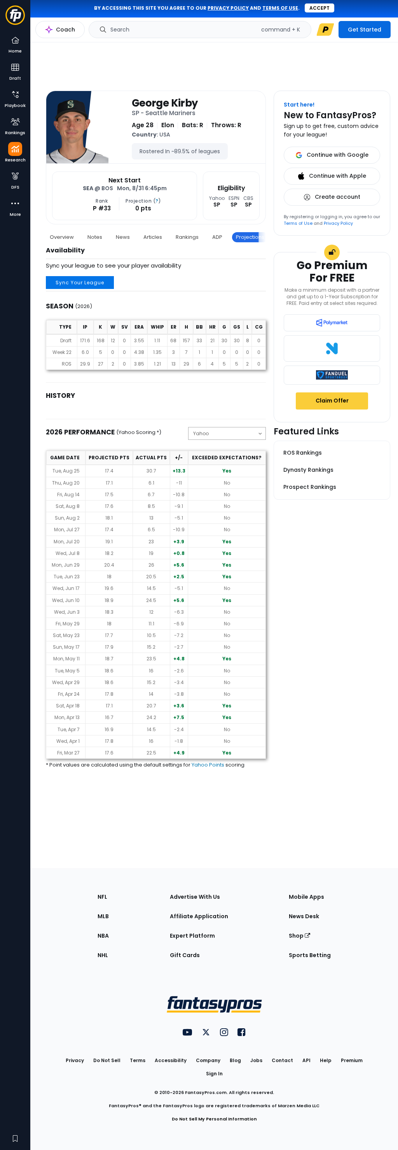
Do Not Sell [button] (106, 1060)
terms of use (280, 8)
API (306, 1060)
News (123, 237)
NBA (103, 936)
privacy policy (228, 8)
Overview (62, 237)
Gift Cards (185, 955)
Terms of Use (298, 223)
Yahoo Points (208, 764)
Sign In (214, 1073)
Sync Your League (80, 282)
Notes (94, 237)
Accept (319, 8)
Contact (282, 1060)
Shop (297, 936)
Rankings (187, 237)
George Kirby (164, 103)
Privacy (75, 1060)
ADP (217, 237)
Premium (352, 1060)
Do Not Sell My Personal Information (214, 1119)
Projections (250, 237)
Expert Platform (192, 936)
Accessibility (171, 1060)
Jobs (256, 1060)
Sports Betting (310, 955)
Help (326, 1060)
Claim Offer (332, 400)
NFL (102, 897)
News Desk (304, 916)
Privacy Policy (338, 223)
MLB (103, 916)
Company (208, 1060)
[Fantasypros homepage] (15, 18)
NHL (103, 955)
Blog (235, 1060)
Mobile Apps (306, 897)
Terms (137, 1060)
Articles (152, 237)
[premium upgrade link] (325, 29)
